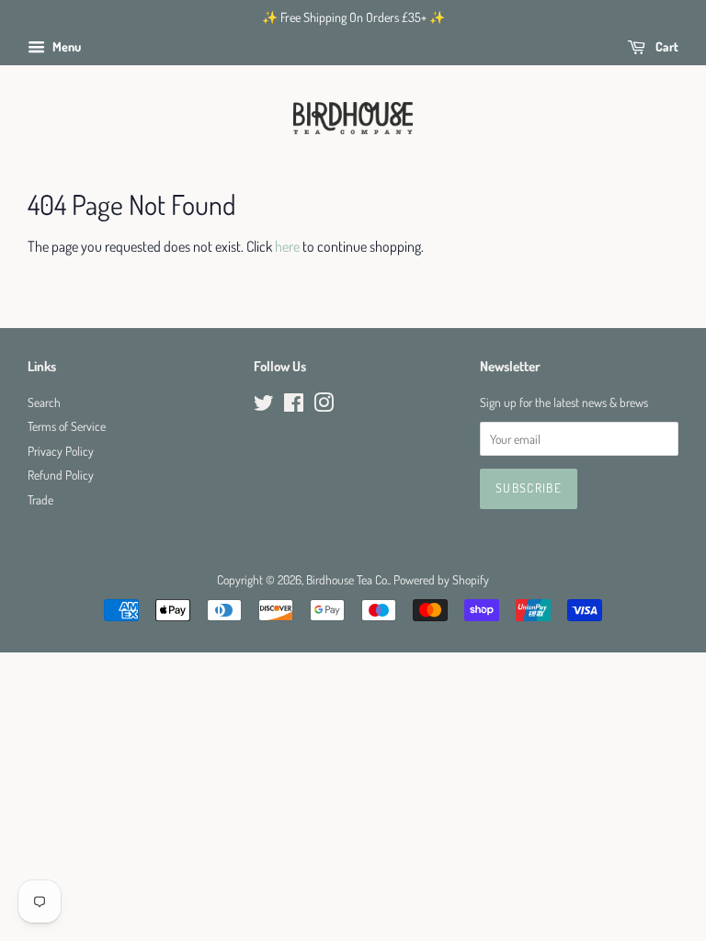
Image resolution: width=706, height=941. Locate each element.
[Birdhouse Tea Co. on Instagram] (323, 406)
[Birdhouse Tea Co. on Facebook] (293, 406)
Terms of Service (67, 426)
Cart (665, 46)
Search (44, 402)
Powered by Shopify (441, 579)
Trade (40, 499)
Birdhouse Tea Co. (347, 579)
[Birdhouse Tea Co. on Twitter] (264, 406)
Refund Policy (61, 474)
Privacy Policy (61, 451)
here (287, 246)
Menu (65, 46)
